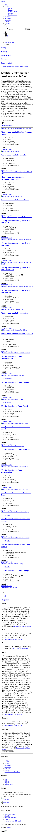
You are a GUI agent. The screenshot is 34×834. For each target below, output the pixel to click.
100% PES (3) (11, 746)
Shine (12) (13, 622)
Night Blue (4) (17, 694)
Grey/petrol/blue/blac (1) (13, 686)
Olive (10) (27, 694)
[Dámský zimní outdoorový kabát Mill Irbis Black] (16, 217)
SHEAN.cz (9, 827)
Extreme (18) (8, 613)
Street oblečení (12, 15)
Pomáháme (8, 18)
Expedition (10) (25, 611)
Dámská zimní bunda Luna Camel (14, 406)
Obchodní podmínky (11, 817)
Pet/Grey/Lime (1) (20, 699)
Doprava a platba (10, 814)
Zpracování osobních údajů (13, 821)
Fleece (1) (17, 613)
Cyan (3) (9, 675)
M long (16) (23, 635)
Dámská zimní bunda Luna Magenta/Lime (11, 471)
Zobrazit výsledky (8, 751)
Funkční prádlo (12, 11)
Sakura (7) (22, 620)
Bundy (10, 8)
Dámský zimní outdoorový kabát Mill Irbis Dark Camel (15, 269)
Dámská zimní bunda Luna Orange (15, 570)
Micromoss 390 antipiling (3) (13, 733)
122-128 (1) (8, 634)
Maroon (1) (28, 692)
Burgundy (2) (20, 669)
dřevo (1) (12, 735)
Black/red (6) (25, 664)
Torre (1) (15, 624)
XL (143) (10, 637)
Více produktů (13, 587)
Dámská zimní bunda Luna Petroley (15, 382)
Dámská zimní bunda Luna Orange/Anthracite (11, 357)
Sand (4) (21, 711)
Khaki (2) (17, 688)
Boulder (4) (18, 609)
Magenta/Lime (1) (17, 692)
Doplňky (11, 13)
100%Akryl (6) (22, 746)
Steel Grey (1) (10, 712)
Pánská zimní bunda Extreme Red (14, 155)
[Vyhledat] (6, 26)
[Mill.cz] (3, 1)
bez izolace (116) (9, 722)
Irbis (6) (21, 615)
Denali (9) (15, 611)
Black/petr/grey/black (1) (11, 664)
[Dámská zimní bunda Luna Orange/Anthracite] (15, 353)
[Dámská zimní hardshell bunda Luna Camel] (14, 423)
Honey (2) (9, 688)
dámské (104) (8, 646)
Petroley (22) (20, 701)
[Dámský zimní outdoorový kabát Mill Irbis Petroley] (17, 286)
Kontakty (7, 23)
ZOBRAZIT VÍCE (6, 149)
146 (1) (22, 634)
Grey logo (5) (18, 680)
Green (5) (23, 677)
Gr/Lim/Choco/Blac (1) (11, 677)
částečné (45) (11, 724)
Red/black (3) (22, 705)
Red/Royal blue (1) (10, 656)
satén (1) (11, 738)
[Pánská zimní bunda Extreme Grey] (12, 309)
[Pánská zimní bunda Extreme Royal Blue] (14, 330)
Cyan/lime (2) (17, 675)
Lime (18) (25, 688)
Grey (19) (9, 680)
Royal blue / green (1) (19, 707)
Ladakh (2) (17, 616)
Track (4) (22, 624)
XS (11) (17, 637)
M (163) (15, 635)
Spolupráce (8, 20)
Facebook (6, 799)
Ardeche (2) (17, 607)
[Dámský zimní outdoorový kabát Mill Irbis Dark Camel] (17, 264)
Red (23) (13, 705)
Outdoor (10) (24, 618)
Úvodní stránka (9, 42)
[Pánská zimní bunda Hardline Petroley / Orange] (16, 128)
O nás (6, 5)
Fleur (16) (25, 613)
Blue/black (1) (15, 667)
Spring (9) (22, 622)
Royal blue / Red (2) (24, 709)
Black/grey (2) (13, 662)
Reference (8, 819)
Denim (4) (27, 675)
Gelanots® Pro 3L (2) (23, 735)
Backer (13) (9, 609)
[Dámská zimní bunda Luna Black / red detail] (15, 489)
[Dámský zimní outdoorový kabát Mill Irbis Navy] (16, 239)
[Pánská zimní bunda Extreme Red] (11, 151)
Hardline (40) (13, 615)
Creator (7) (27, 609)
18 (5, 596)
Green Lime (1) (15, 679)
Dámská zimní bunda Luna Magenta (15, 449)
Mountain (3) (14, 618)
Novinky (7, 816)
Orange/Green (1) (22, 697)
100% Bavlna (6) (16, 744)
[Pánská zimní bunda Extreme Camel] (12, 196)
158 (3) (16, 634)
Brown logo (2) (9, 669)
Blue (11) (19, 665)
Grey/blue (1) (26, 682)
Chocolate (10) (15, 673)
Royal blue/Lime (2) (10, 711)
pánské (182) (27, 646)
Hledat (28, 29)
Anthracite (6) (22, 656)
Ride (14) (14, 620)
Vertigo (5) (9, 626)
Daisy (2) (7, 611)
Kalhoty (10, 10)
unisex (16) (7, 648)
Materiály (7, 16)
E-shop (7, 6)
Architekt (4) (8, 607)
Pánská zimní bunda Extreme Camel (15, 200)
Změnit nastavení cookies (12, 772)
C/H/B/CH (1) (22, 671)
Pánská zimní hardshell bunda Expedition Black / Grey (12, 178)
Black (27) (24, 658)
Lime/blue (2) (21, 690)
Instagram (6, 802)
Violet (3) (20, 712)
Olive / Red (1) (9, 695)
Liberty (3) (26, 616)
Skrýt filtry (5, 600)
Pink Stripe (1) (20, 703)
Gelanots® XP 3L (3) (23, 737)
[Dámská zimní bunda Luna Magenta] (12, 446)
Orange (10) (19, 695)
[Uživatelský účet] (6, 33)
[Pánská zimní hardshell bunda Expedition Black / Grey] (17, 173)
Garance (7, 21)
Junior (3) (9, 616)
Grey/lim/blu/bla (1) (10, 684)
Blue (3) (26, 665)
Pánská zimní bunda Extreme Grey (14, 313)
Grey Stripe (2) (15, 682)
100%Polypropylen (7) (9, 748)
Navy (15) (7, 694)
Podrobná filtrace (7, 125)
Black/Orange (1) (25, 662)
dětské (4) (18, 646)
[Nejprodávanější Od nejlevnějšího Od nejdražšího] (8, 120)
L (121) (8, 635)
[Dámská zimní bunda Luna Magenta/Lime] (14, 466)
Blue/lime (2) (26, 667)
